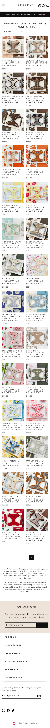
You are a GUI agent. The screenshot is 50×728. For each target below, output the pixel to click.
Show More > (25, 592)
